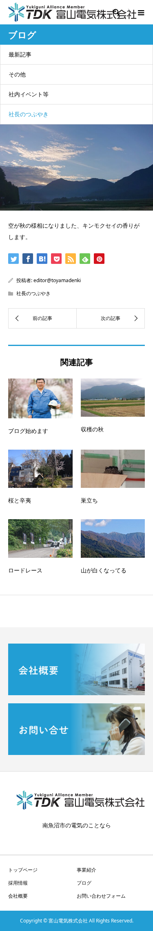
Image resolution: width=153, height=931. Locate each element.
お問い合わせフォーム (101, 895)
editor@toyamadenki (57, 280)
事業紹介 (86, 869)
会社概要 (18, 895)
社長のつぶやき (29, 114)
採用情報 (18, 882)
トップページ (23, 869)
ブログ (84, 882)
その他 (17, 74)
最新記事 (20, 54)
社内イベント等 (29, 94)
